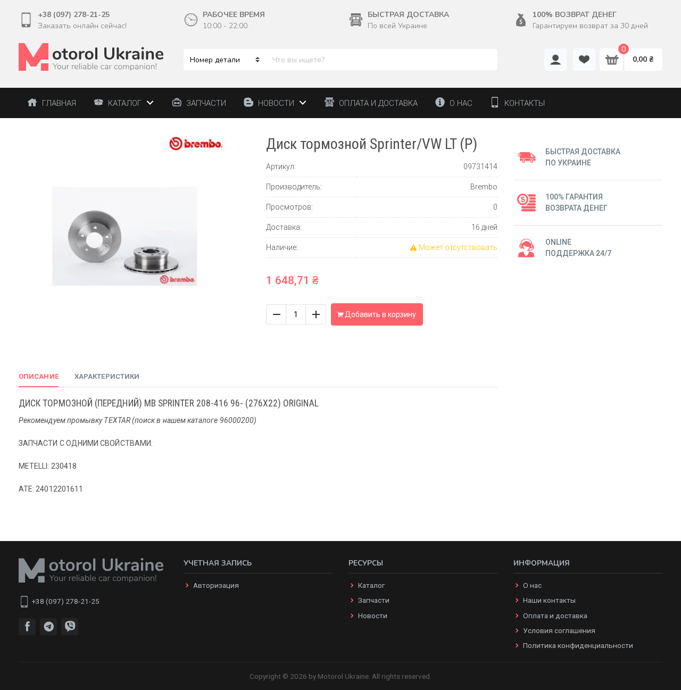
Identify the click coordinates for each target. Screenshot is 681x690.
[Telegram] (48, 626)
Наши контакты (549, 600)
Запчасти (373, 600)
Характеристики (106, 376)
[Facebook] (27, 626)
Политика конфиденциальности (578, 645)
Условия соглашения (559, 630)
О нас (532, 585)
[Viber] (69, 626)
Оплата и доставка (555, 615)
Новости (372, 615)
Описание (39, 376)
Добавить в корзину (379, 314)
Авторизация (216, 585)
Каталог (371, 585)
